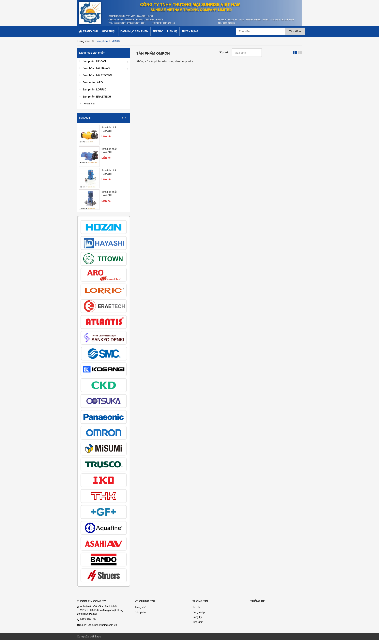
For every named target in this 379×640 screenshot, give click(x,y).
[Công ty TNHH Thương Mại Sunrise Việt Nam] (189, 12)
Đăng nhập (198, 612)
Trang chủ (83, 41)
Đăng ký (197, 617)
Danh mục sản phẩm (92, 52)
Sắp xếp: (224, 52)
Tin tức (196, 607)
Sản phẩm (140, 612)
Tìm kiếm (197, 621)
